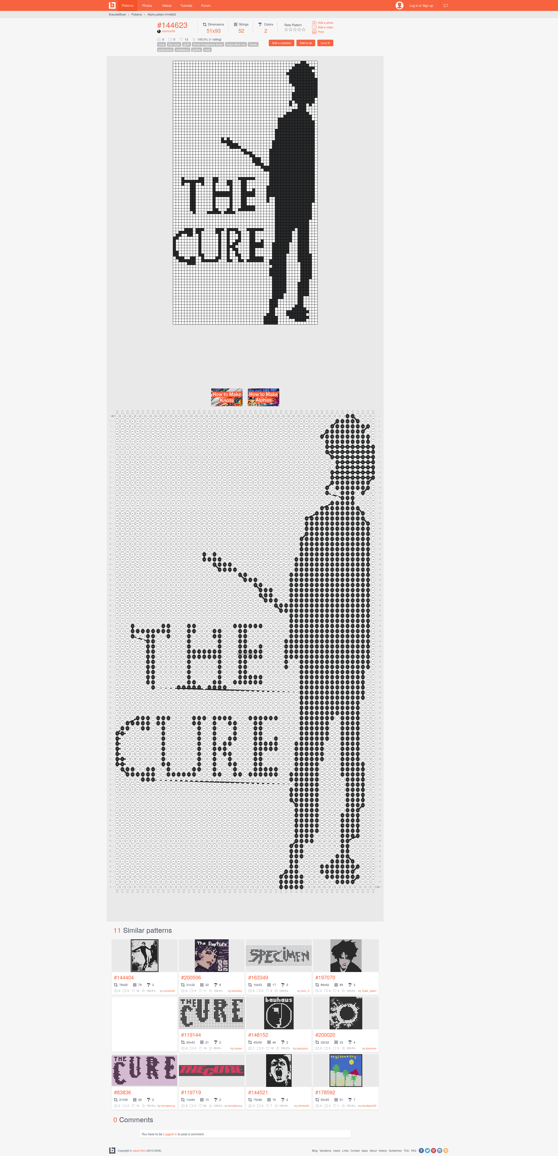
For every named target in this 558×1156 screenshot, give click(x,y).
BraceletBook (117, 14)
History (383, 1150)
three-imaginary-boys (208, 44)
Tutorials (186, 5)
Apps (365, 1150)
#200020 (325, 1034)
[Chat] (445, 5)
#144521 (258, 1092)
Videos (167, 5)
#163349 (258, 977)
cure (161, 44)
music (253, 44)
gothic (196, 50)
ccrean (238, 1048)
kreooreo (236, 991)
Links (345, 1150)
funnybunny (168, 1105)
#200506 (191, 977)
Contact (355, 1150)
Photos (147, 5)
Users (336, 1150)
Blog (315, 1150)
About (373, 1150)
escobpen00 (369, 1105)
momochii (168, 31)
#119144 (191, 1034)
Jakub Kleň (139, 1150)
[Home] (112, 5)
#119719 (191, 1092)
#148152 (258, 1034)
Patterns (127, 5)
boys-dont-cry (235, 44)
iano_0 (305, 991)
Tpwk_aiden (369, 991)
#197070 (325, 977)
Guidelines (395, 1150)
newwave (182, 50)
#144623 (172, 24)
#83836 (122, 1092)
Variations (325, 1150)
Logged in (170, 1134)
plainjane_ (303, 1048)
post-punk (165, 50)
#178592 (325, 1092)
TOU (406, 1150)
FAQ (413, 1150)
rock (207, 50)
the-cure (174, 44)
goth (187, 44)
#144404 (124, 977)
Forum (206, 5)
